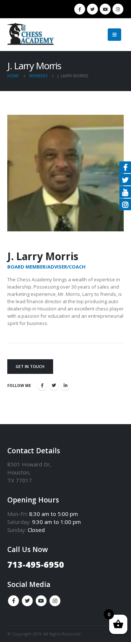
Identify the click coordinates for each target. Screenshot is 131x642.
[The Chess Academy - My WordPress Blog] (32, 35)
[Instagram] (117, 9)
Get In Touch (30, 366)
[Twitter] (92, 9)
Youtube (41, 600)
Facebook (42, 385)
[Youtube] (105, 9)
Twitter (54, 385)
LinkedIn (65, 385)
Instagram (54, 600)
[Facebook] (79, 9)
